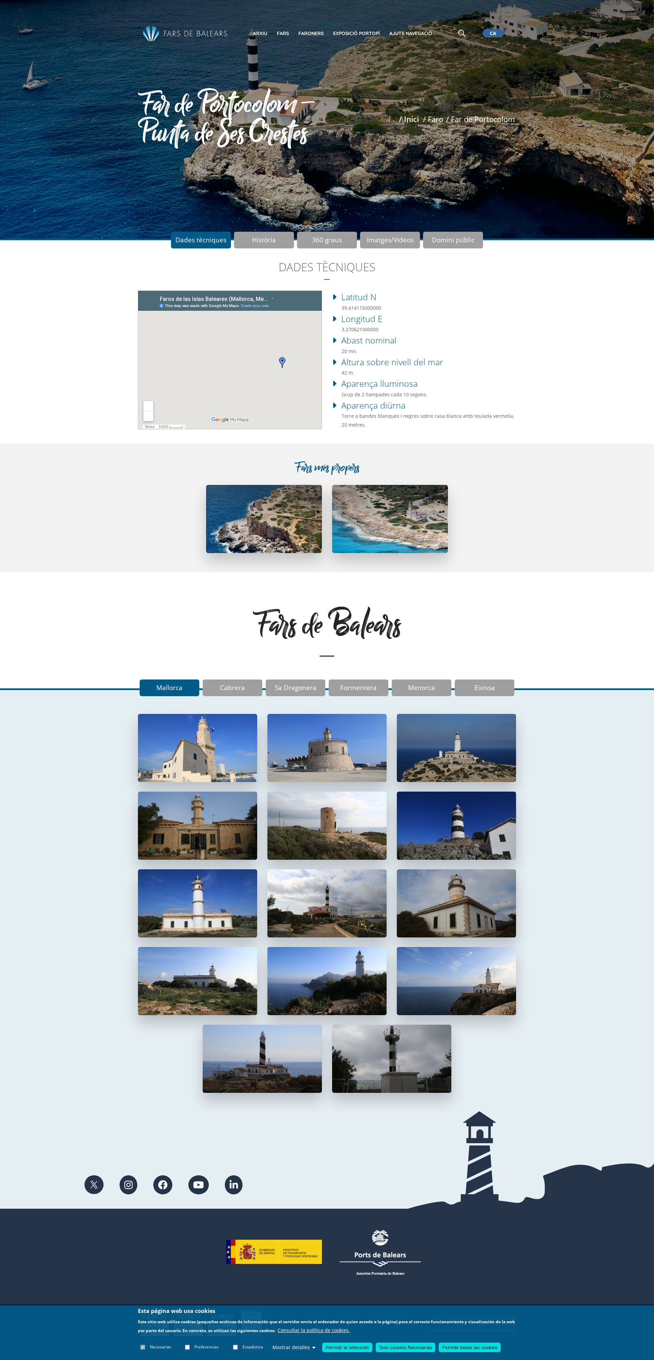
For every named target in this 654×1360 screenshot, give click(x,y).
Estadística (253, 1347)
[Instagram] (129, 1184)
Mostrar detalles (291, 1347)
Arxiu (260, 33)
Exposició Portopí (356, 33)
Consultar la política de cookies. (314, 1330)
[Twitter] (94, 1184)
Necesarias (160, 1347)
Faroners (311, 33)
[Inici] (185, 34)
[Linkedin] (234, 1184)
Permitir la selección (347, 1347)
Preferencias (206, 1347)
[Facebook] (162, 1184)
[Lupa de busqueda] (461, 33)
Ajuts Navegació (410, 33)
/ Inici (409, 119)
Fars (283, 33)
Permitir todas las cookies (469, 1347)
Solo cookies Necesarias (405, 1347)
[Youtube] (198, 1184)
